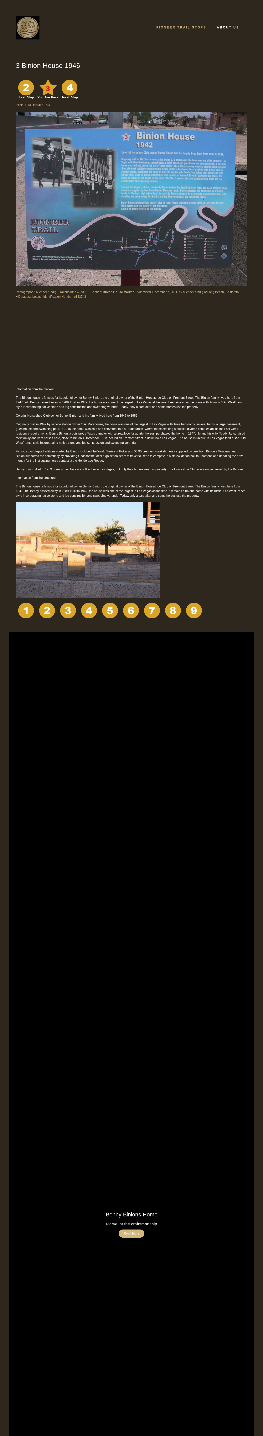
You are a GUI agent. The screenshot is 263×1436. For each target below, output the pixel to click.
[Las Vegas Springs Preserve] (26, 611)
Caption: (112, 292)
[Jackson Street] (194, 611)
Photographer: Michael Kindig (36, 292)
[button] (215, 1223)
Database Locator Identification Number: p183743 (52, 296)
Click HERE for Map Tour (33, 105)
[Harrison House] (173, 611)
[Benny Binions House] (68, 611)
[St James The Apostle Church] (152, 611)
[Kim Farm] (69, 88)
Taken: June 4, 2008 (73, 292)
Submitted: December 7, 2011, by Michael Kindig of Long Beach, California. (188, 292)
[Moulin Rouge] (110, 611)
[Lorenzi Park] (26, 88)
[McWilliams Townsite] (131, 611)
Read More (131, 1233)
